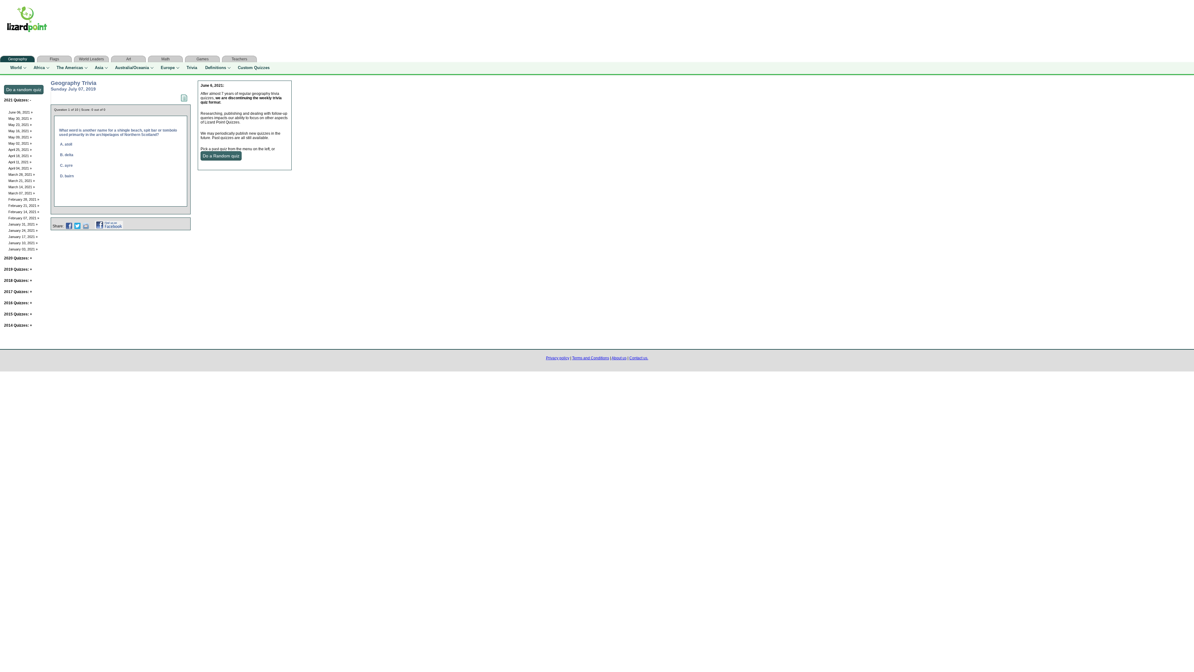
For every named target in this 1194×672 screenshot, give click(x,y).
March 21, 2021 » (21, 181)
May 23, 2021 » (20, 125)
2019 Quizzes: (18, 269)
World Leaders (91, 59)
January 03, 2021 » (23, 249)
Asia (99, 67)
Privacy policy (557, 358)
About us (619, 358)
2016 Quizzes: (18, 303)
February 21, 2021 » (23, 206)
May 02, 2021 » (20, 143)
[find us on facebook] (109, 226)
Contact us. (638, 358)
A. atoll (66, 144)
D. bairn (67, 176)
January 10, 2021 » (23, 243)
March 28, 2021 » (21, 174)
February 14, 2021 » (23, 212)
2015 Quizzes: (18, 314)
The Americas (70, 67)
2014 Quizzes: (18, 325)
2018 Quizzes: (18, 280)
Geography (17, 59)
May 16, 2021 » (20, 131)
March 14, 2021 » (21, 187)
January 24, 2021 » (23, 230)
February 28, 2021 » (23, 199)
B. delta (66, 155)
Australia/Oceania (132, 67)
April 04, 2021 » (20, 168)
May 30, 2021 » (20, 118)
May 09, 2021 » (20, 137)
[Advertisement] (176, 21)
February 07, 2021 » (23, 218)
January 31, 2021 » (23, 224)
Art (128, 59)
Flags (54, 59)
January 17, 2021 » (23, 237)
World (16, 67)
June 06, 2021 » (20, 112)
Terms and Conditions (590, 358)
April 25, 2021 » (20, 150)
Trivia (192, 67)
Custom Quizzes (254, 67)
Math (165, 59)
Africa (39, 67)
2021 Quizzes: (17, 100)
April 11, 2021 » (19, 162)
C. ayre (66, 165)
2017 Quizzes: (18, 292)
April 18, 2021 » (20, 156)
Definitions (215, 67)
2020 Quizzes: (18, 258)
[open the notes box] (184, 100)
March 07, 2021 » (21, 193)
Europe (168, 67)
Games (203, 59)
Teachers (239, 59)
